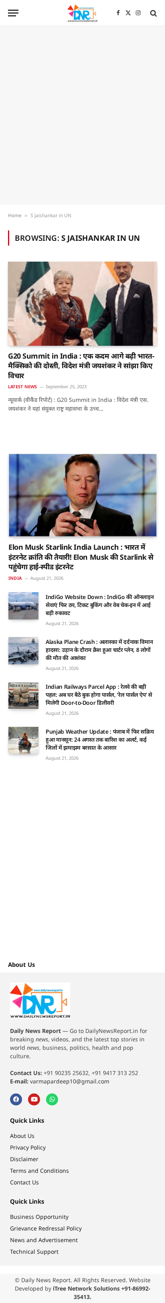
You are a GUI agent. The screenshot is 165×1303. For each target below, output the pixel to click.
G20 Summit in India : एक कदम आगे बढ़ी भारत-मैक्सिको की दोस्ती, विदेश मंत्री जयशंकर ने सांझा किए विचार (81, 365)
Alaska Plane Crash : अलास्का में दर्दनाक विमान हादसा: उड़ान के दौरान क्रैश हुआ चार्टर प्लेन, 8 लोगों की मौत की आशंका (99, 650)
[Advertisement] (82, 115)
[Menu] (13, 13)
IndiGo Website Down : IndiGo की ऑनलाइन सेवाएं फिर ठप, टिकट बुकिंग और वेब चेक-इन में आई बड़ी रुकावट (99, 605)
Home (15, 215)
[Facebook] (16, 1099)
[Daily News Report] (82, 13)
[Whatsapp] (52, 1099)
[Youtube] (34, 1099)
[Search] (153, 13)
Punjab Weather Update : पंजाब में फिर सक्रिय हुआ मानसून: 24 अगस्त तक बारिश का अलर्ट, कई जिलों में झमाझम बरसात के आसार (100, 739)
